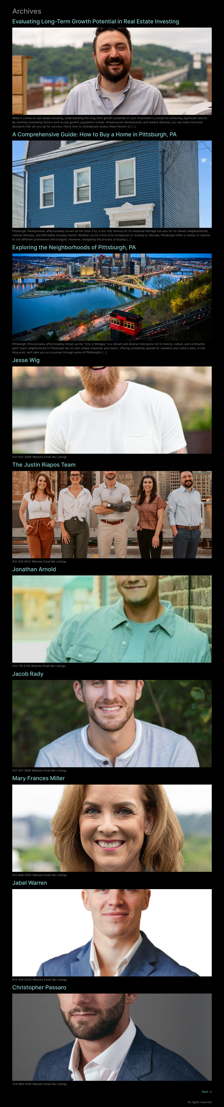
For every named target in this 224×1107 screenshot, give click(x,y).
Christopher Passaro (39, 987)
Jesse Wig (26, 360)
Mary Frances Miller (38, 778)
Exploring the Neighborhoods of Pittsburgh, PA (74, 247)
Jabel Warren (29, 882)
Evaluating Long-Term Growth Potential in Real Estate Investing (95, 21)
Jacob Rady (27, 673)
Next (207, 1091)
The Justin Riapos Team (44, 464)
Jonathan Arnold (34, 569)
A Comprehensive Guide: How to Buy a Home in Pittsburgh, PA (94, 134)
